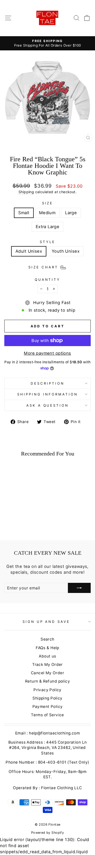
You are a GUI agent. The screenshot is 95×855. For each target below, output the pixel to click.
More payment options (47, 353)
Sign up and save (46, 622)
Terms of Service (47, 714)
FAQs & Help (47, 647)
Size (47, 203)
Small (23, 212)
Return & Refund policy (47, 681)
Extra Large (48, 226)
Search (47, 639)
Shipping (26, 192)
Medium (47, 212)
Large (71, 212)
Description (47, 383)
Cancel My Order (47, 672)
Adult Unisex (28, 251)
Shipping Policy (47, 698)
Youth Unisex (66, 251)
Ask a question (47, 405)
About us (47, 656)
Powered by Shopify (47, 832)
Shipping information (47, 394)
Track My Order (47, 664)
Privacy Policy (47, 689)
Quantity (48, 279)
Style (47, 242)
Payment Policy (47, 706)
